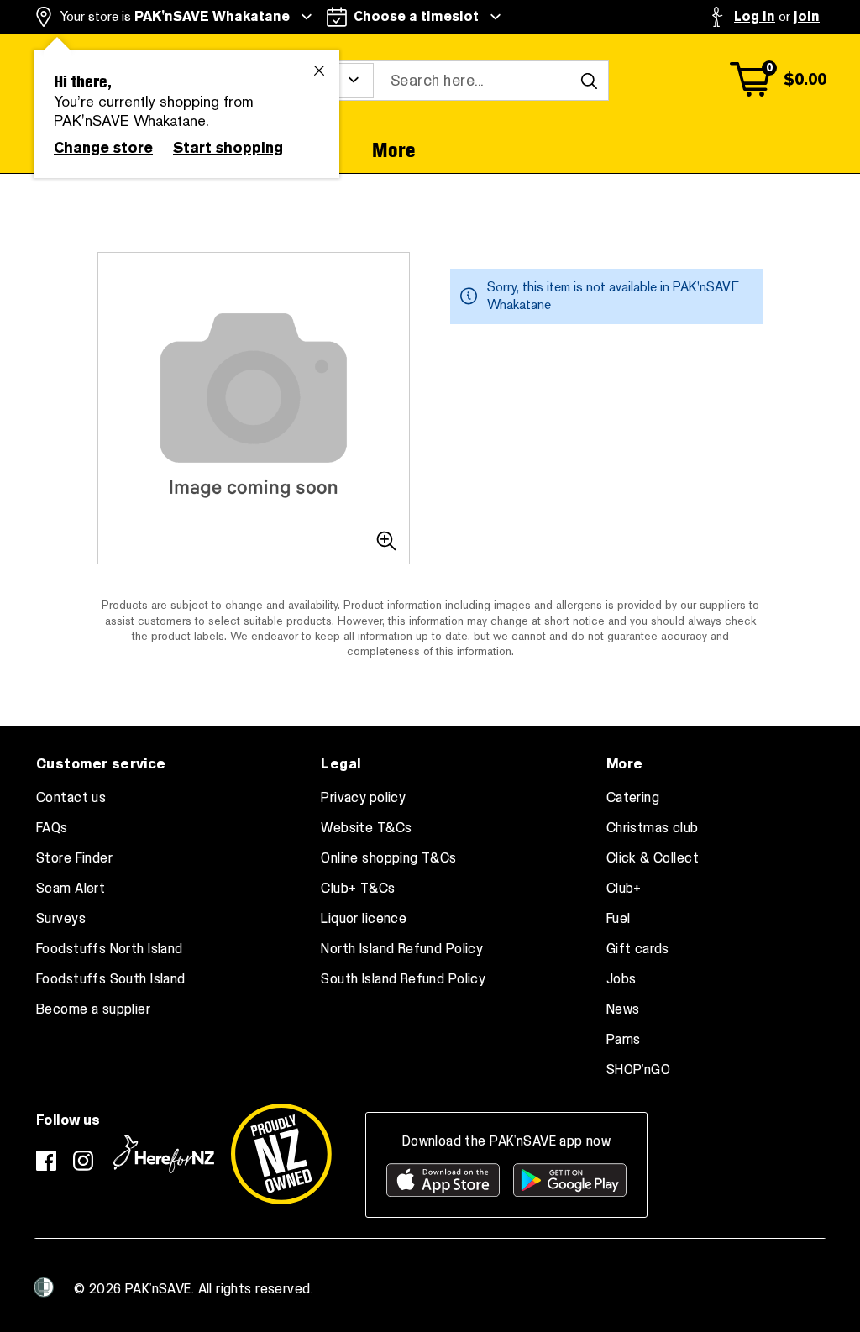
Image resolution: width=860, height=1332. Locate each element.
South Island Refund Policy (403, 979)
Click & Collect (652, 858)
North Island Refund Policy (402, 949)
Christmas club (652, 828)
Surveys (61, 919)
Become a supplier (93, 1009)
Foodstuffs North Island (109, 949)
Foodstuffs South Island (111, 979)
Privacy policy (363, 798)
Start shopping (228, 148)
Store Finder (74, 858)
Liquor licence (363, 919)
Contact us (71, 798)
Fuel (618, 919)
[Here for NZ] (163, 1154)
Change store (103, 148)
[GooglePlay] (570, 1180)
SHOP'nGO (638, 1070)
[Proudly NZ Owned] (281, 1154)
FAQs (52, 828)
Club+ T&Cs (358, 888)
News (623, 1009)
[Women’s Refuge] (44, 1287)
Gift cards (637, 949)
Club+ (624, 888)
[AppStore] (443, 1180)
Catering (632, 798)
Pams (623, 1039)
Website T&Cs (366, 828)
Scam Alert (70, 888)
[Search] (589, 80)
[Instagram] (83, 1161)
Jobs (621, 979)
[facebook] (46, 1161)
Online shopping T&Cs (388, 858)
